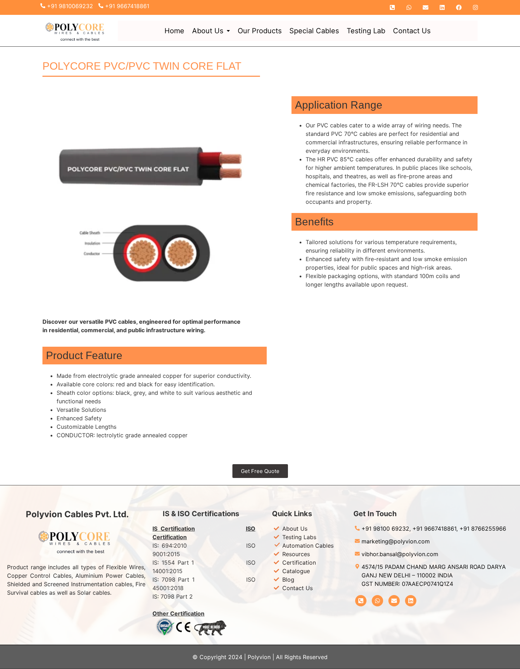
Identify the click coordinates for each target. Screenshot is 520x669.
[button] (211, 31)
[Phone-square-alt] (392, 7)
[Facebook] (458, 7)
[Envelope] (425, 7)
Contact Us (412, 31)
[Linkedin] (442, 7)
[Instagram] (475, 7)
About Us (207, 31)
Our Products (260, 31)
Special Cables (314, 31)
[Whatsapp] (409, 7)
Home (174, 31)
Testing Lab (366, 31)
